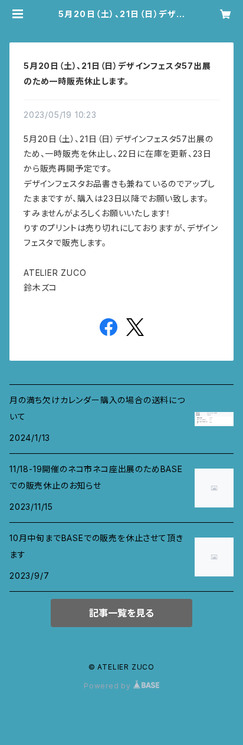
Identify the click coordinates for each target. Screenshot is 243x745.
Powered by (108, 685)
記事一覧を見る (121, 613)
